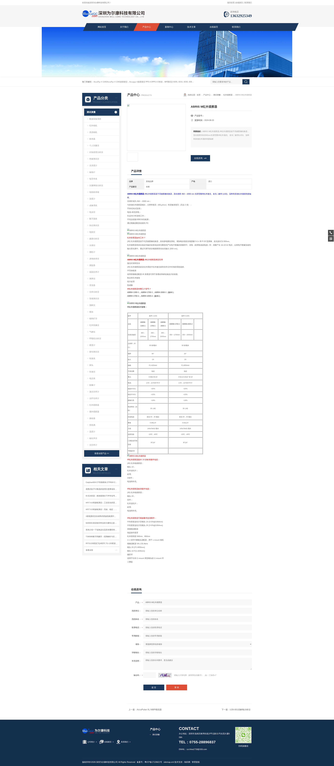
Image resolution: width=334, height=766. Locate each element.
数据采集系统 (95, 119)
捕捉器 (92, 265)
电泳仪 (92, 212)
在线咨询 (198, 158)
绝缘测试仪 (94, 159)
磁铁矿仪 (93, 318)
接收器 (92, 418)
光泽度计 (93, 165)
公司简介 (91, 742)
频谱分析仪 (94, 239)
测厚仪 (92, 278)
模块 (91, 312)
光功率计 (93, 445)
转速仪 (92, 372)
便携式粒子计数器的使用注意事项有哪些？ (102, 489)
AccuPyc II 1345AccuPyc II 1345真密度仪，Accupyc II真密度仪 (119, 82)
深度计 (92, 199)
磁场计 (92, 172)
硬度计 (92, 345)
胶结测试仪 (94, 352)
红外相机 (93, 125)
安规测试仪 (94, 298)
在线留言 (239, 3)
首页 (199, 95)
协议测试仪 (94, 225)
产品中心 (146, 27)
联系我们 (248, 3)
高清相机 (93, 132)
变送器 (92, 285)
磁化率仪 (93, 438)
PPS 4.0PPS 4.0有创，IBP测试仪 (159, 82)
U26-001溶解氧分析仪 (240, 709)
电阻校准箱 (94, 192)
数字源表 (93, 219)
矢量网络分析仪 (96, 185)
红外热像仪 (94, 325)
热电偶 (92, 425)
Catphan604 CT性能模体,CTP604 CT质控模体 (102, 482)
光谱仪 (92, 245)
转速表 (92, 358)
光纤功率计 (94, 398)
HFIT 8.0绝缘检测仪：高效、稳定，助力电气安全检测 (102, 509)
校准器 (92, 139)
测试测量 (91, 112)
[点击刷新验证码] (164, 675)
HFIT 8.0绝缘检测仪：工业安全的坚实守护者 (102, 503)
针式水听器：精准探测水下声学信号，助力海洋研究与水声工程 (102, 496)
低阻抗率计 (94, 272)
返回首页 (231, 3)
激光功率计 (94, 392)
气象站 (92, 332)
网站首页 (102, 27)
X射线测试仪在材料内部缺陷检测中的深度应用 (102, 516)
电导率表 (93, 179)
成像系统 (93, 205)
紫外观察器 (94, 412)
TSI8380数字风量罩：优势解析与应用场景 (102, 536)
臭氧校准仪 (94, 259)
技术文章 (191, 27)
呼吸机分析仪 (95, 338)
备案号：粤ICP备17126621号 (149, 762)
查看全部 (89, 550)
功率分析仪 (94, 292)
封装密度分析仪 (96, 152)
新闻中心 (169, 27)
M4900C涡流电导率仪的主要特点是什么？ (102, 523)
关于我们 (124, 27)
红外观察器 (94, 405)
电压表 (92, 378)
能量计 (92, 385)
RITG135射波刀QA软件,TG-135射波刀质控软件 (102, 543)
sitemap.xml (169, 762)
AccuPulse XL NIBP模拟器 (149, 709)
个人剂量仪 (94, 145)
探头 (91, 365)
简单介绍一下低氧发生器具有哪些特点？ (102, 530)
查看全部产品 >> (101, 453)
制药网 (187, 762)
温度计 (92, 431)
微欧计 (92, 252)
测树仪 (92, 305)
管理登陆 (196, 762)
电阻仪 (92, 232)
